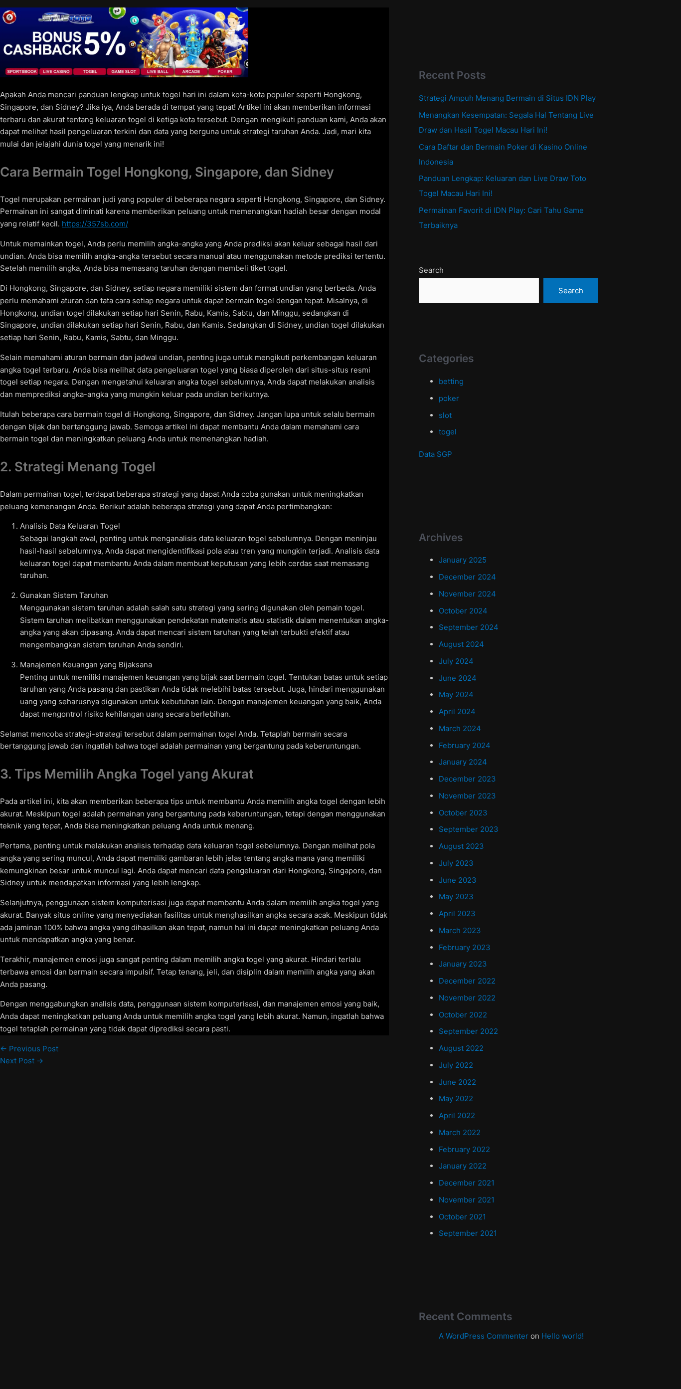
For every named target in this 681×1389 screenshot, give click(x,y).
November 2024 (467, 593)
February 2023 (465, 947)
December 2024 (467, 577)
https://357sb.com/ (95, 223)
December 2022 (467, 981)
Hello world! (562, 1336)
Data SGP (435, 454)
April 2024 (457, 711)
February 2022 (464, 1149)
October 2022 (463, 1014)
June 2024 (458, 678)
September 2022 (468, 1031)
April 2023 (457, 913)
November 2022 (467, 997)
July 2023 (456, 863)
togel (448, 431)
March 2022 (460, 1132)
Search (431, 270)
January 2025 (463, 560)
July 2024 (456, 661)
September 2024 (469, 627)
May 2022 (456, 1098)
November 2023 (467, 795)
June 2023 (458, 880)
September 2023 (469, 829)
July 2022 (456, 1065)
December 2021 (467, 1183)
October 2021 (462, 1216)
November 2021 (467, 1199)
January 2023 (463, 964)
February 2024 (465, 745)
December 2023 (467, 779)
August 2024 (461, 644)
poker (449, 398)
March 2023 (460, 930)
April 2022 (457, 1115)
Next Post (21, 1060)
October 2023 (463, 812)
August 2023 (461, 846)
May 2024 (456, 694)
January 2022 (463, 1166)
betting (451, 381)
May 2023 (456, 896)
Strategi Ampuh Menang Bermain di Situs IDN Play (507, 98)
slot (445, 415)
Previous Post (29, 1048)
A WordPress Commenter (483, 1336)
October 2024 (463, 610)
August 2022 (461, 1048)
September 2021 (468, 1233)
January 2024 (463, 762)
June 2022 (457, 1082)
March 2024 (460, 728)
